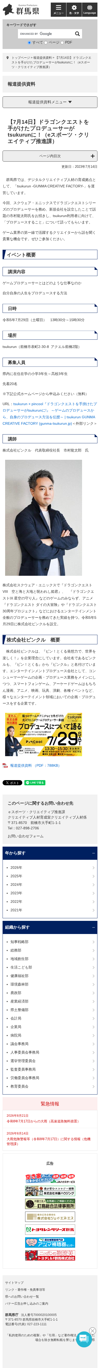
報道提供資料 (42, 58)
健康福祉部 (19, 976)
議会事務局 (19, 1044)
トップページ (21, 58)
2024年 (16, 884)
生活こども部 (21, 967)
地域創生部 (19, 959)
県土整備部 (19, 1010)
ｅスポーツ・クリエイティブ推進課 (36, 812)
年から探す (15, 853)
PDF (68, 42)
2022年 (16, 901)
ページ (54, 42)
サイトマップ (14, 1282)
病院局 (16, 1035)
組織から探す (17, 927)
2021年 (16, 910)
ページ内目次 (50, 156)
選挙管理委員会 (23, 1061)
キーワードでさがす (21, 25)
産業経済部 (19, 1001)
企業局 (16, 1027)
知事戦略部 (19, 942)
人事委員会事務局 (25, 1052)
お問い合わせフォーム (26, 836)
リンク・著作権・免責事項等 (25, 1289)
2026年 (16, 867)
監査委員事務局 (23, 1069)
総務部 (16, 950)
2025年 (16, 876)
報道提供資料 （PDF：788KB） (36, 765)
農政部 (16, 993)
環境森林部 (19, 984)
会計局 (16, 1018)
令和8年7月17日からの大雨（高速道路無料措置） (44, 1121)
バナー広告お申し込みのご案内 (26, 1303)
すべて (37, 42)
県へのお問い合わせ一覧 (22, 1296)
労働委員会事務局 (25, 1078)
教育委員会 (19, 1086)
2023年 (16, 893)
